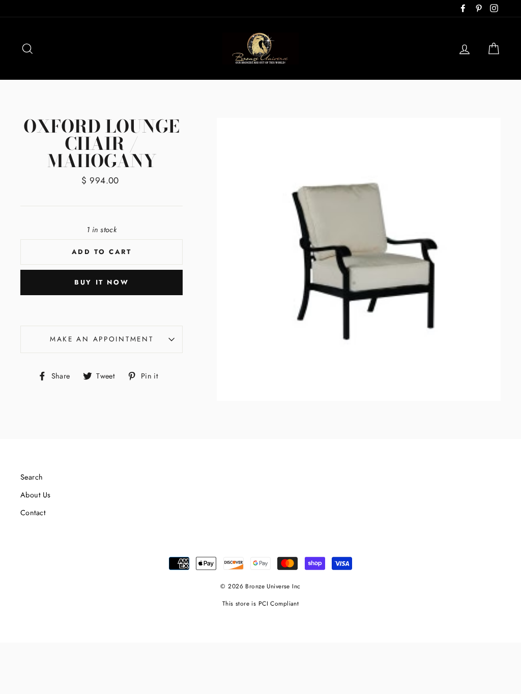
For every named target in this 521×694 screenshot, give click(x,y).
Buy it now (101, 282)
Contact (32, 513)
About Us (35, 495)
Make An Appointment (102, 339)
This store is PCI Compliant (260, 603)
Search (31, 477)
